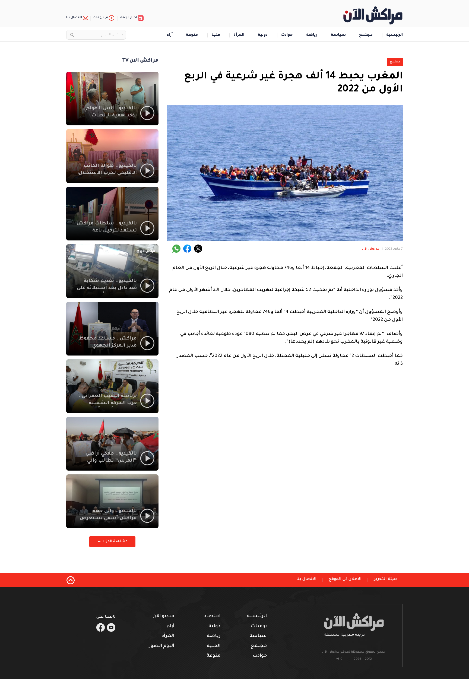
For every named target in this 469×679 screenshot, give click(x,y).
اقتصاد (212, 616)
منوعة (192, 35)
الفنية (213, 646)
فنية (215, 35)
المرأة (238, 35)
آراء (169, 35)
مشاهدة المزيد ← (112, 542)
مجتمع (366, 35)
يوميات (259, 626)
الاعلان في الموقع (345, 579)
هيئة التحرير (385, 579)
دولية (263, 35)
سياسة (338, 35)
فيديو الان (163, 616)
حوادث (287, 35)
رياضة (311, 35)
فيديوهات (100, 18)
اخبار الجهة (128, 18)
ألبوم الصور (161, 646)
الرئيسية (394, 35)
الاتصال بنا (74, 18)
